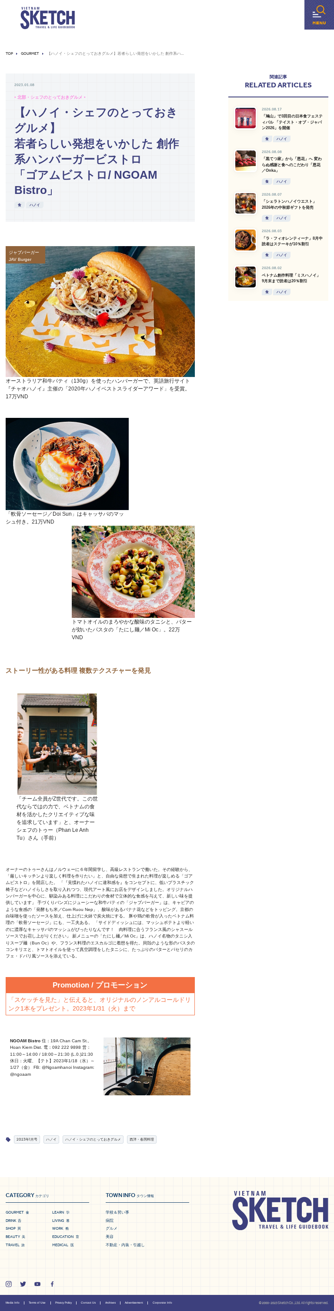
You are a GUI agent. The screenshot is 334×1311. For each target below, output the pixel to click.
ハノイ (35, 205)
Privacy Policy (63, 1302)
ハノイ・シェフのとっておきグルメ (93, 1139)
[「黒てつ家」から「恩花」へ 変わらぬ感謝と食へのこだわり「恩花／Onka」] (245, 161)
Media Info (13, 1302)
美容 (110, 1236)
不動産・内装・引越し (125, 1245)
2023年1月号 (27, 1139)
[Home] (47, 18)
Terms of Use (37, 1302)
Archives (110, 1302)
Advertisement (134, 1302)
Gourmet (30, 54)
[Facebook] (52, 1284)
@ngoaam (20, 1074)
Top (9, 54)
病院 (110, 1220)
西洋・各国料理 (142, 1139)
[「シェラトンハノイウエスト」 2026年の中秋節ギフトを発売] (245, 203)
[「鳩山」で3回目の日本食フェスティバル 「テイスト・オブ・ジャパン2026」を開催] (245, 118)
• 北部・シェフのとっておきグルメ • (50, 97)
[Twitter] (23, 1284)
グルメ (111, 1228)
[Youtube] (37, 1284)
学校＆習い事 (117, 1212)
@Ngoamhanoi (57, 1067)
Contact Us (88, 1302)
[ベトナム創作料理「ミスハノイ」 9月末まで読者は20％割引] (245, 277)
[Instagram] (9, 1284)
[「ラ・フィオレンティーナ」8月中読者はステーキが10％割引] (245, 240)
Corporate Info (162, 1302)
